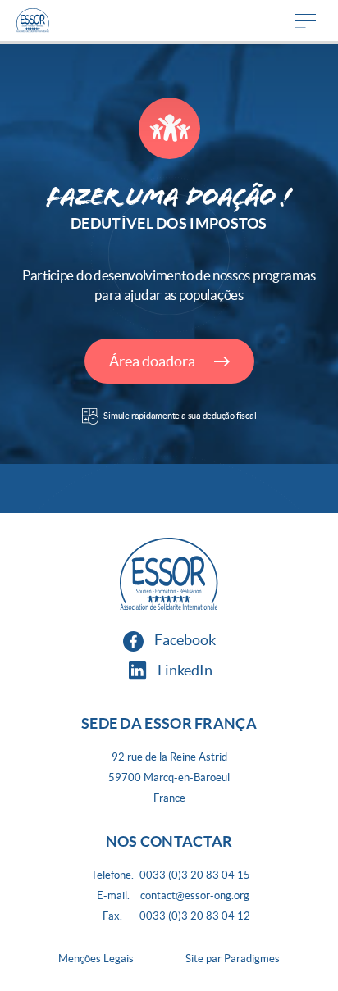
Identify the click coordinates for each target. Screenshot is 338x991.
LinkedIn (183, 670)
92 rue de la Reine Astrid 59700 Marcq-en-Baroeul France (169, 777)
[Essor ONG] (32, 20)
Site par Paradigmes (232, 958)
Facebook (184, 639)
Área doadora (153, 361)
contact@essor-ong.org (194, 895)
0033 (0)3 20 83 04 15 (194, 875)
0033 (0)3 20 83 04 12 (194, 916)
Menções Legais (96, 958)
